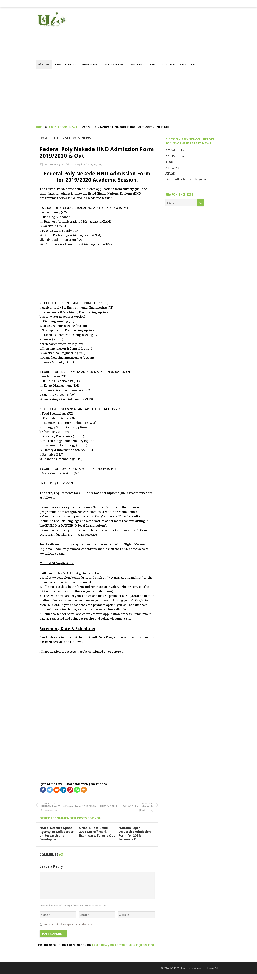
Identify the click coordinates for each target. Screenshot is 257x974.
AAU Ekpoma (174, 156)
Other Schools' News (62, 127)
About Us (186, 64)
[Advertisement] (157, 35)
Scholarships (114, 64)
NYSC (152, 64)
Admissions (89, 64)
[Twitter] (50, 790)
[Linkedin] (63, 790)
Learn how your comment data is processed (123, 945)
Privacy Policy (214, 968)
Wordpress (199, 968)
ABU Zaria (172, 168)
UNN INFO (174, 968)
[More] (84, 790)
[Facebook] (43, 790)
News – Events (64, 64)
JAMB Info (135, 64)
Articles (167, 64)
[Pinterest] (70, 790)
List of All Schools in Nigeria (185, 179)
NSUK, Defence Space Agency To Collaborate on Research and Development (57, 833)
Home (45, 64)
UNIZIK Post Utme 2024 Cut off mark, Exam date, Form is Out (97, 831)
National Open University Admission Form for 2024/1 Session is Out (135, 833)
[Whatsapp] (77, 790)
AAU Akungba (174, 150)
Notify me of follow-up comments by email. (69, 924)
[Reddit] (56, 790)
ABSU (169, 162)
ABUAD (170, 173)
